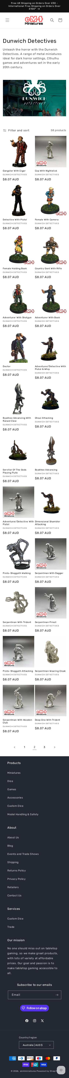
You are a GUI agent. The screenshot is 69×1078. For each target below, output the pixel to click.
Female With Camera (47, 219)
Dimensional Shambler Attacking (47, 523)
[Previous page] (15, 747)
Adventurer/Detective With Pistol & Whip (50, 368)
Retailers (13, 887)
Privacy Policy (16, 879)
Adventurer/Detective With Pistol (18, 523)
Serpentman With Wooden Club (17, 721)
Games (11, 789)
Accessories (15, 797)
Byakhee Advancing (46, 469)
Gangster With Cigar (14, 171)
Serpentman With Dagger (49, 573)
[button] (7, 20)
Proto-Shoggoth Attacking (18, 671)
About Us (13, 837)
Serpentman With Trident (17, 622)
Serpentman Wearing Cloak (50, 671)
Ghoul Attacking (44, 418)
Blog (10, 845)
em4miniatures (28, 1071)
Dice (10, 781)
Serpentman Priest (45, 622)
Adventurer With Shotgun (17, 317)
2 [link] (35, 747)
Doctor (7, 366)
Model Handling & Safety (23, 814)
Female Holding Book (15, 268)
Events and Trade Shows (23, 854)
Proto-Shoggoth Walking (17, 573)
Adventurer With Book (47, 317)
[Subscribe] (57, 995)
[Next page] (54, 747)
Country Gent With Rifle (48, 268)
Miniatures (14, 772)
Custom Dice (15, 805)
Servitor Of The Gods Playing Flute (14, 471)
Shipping (13, 862)
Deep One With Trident (47, 720)
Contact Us (14, 895)
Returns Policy (16, 870)
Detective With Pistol (15, 219)
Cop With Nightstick (46, 171)
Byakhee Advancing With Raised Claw (17, 419)
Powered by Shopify (47, 1071)
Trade (11, 927)
